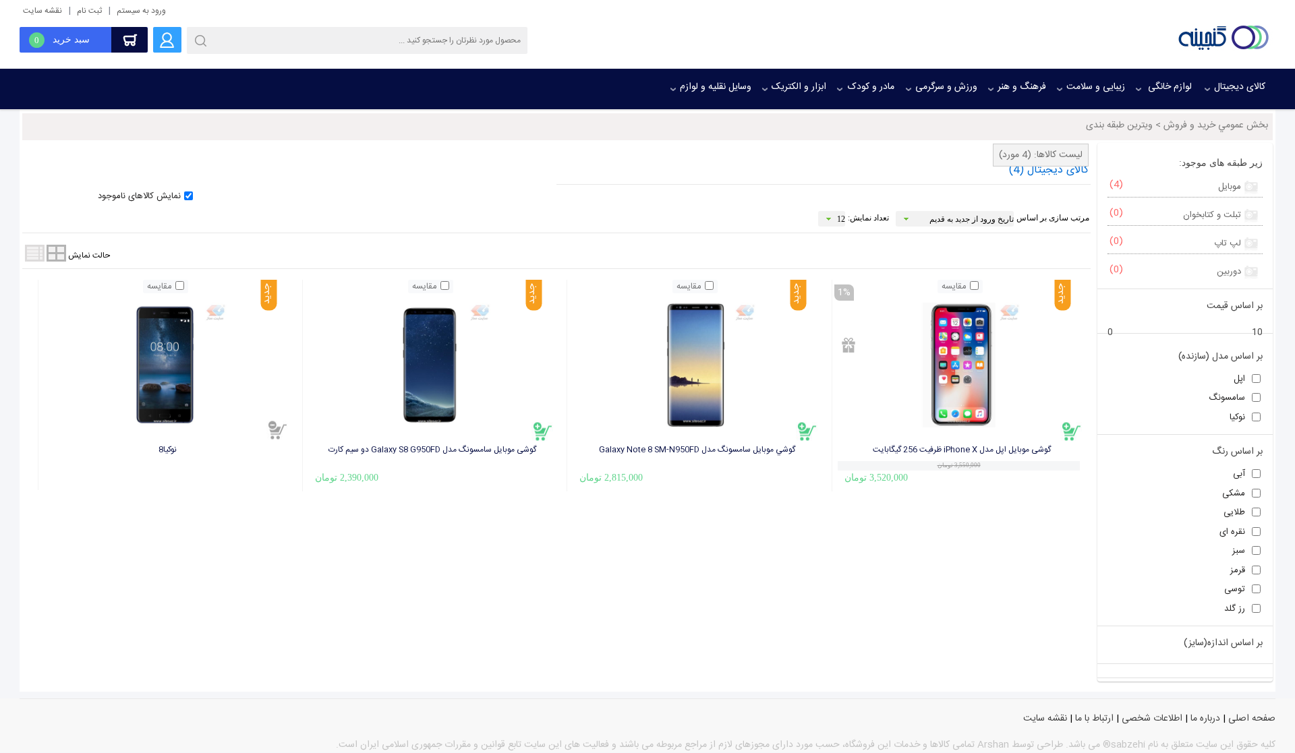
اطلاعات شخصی (1152, 719)
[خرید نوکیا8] (277, 430)
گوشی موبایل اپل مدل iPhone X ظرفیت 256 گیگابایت (962, 450)
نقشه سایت (42, 11)
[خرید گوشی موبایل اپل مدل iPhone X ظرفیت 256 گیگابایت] (1071, 431)
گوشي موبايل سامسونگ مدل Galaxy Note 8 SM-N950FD (697, 450)
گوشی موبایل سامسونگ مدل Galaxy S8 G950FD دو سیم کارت (432, 450)
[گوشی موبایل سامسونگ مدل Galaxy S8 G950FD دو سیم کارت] (429, 365)
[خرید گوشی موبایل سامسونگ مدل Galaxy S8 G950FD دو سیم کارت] (542, 431)
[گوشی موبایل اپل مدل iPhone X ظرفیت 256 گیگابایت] (959, 365)
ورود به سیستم (141, 11)
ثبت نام (89, 11)
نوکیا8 (168, 450)
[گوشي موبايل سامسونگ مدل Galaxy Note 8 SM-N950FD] (694, 365)
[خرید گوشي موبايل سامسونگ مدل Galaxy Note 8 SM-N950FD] (807, 431)
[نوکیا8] (165, 365)
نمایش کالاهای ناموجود (139, 196)
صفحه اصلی (1251, 719)
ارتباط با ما (1094, 719)
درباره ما (1205, 719)
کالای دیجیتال (1049, 170)
